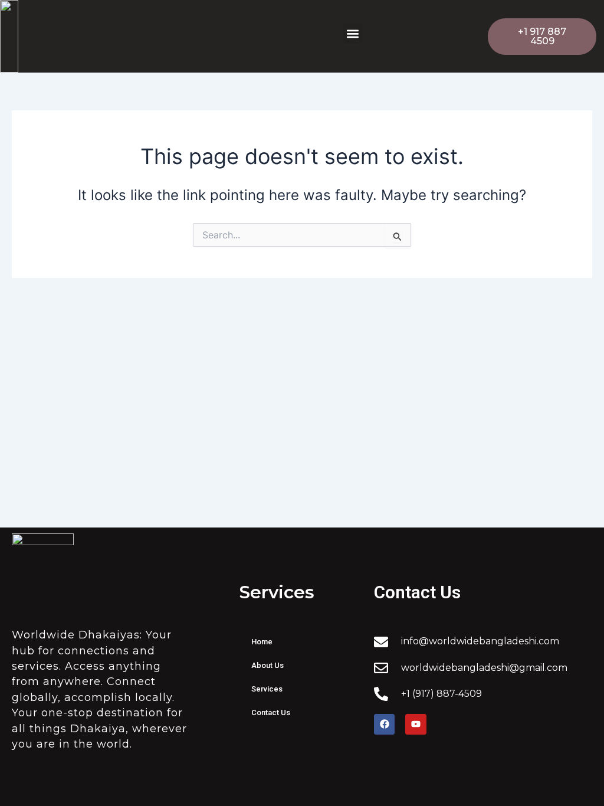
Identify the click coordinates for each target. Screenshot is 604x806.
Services (267, 688)
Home (262, 641)
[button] (352, 33)
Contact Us (270, 712)
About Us (267, 665)
